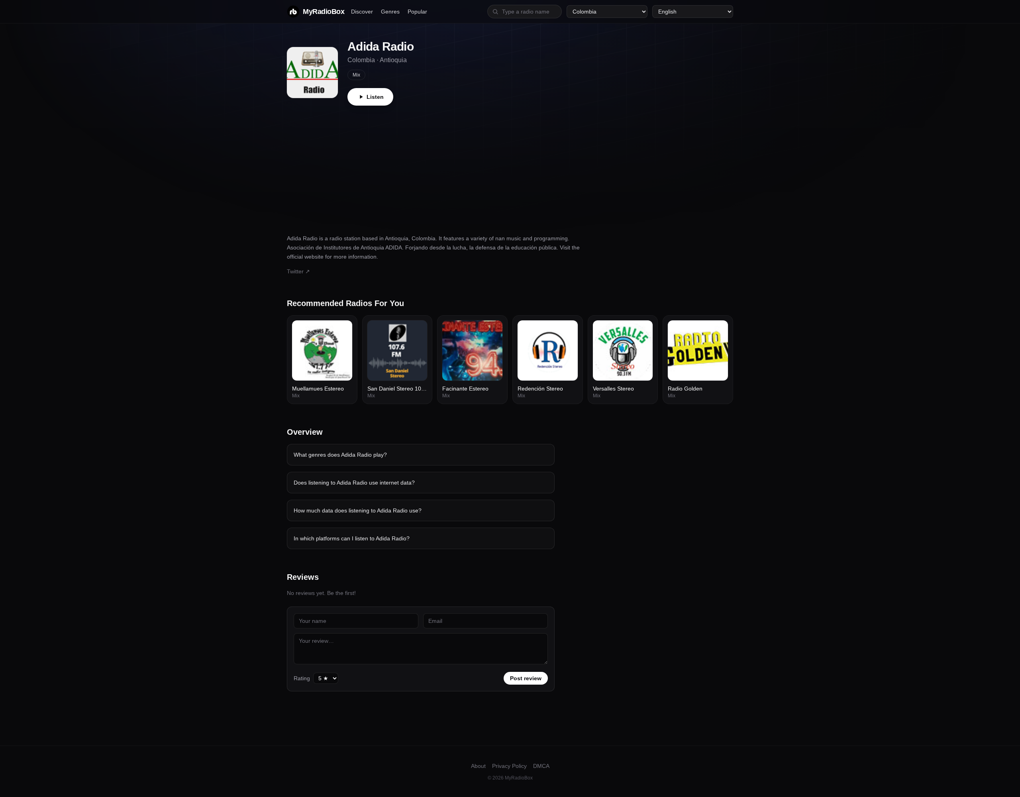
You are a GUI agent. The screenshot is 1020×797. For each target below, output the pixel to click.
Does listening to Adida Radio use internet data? (354, 482)
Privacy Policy (509, 766)
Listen (375, 97)
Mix (356, 75)
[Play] (342, 331)
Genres (390, 11)
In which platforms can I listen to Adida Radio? (352, 538)
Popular (417, 11)
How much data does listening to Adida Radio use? (358, 510)
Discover (362, 11)
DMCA (541, 766)
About (478, 766)
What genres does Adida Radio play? (340, 455)
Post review (525, 678)
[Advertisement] (510, 165)
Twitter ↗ (298, 271)
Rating (302, 678)
